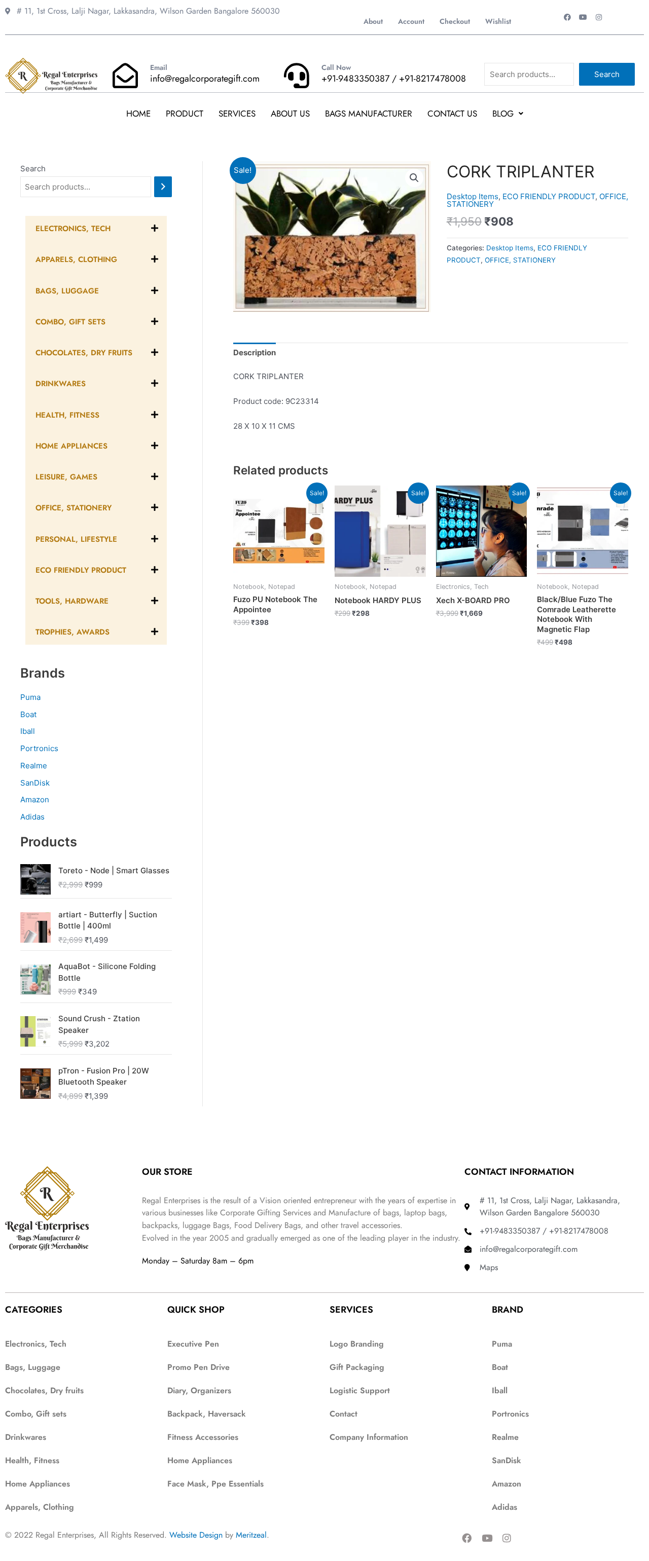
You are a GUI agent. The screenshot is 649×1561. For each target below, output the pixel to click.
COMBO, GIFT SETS (70, 321)
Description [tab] (254, 352)
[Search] (163, 186)
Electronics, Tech (73, 228)
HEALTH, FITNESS (67, 415)
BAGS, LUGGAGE (67, 290)
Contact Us (452, 113)
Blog (503, 113)
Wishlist (498, 21)
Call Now (336, 67)
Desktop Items (472, 196)
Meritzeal (251, 1535)
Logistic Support (360, 1390)
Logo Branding (357, 1344)
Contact (343, 1414)
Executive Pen (193, 1344)
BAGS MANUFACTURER (368, 113)
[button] (508, 114)
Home (138, 113)
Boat (28, 714)
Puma (30, 697)
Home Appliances (199, 1460)
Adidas (32, 817)
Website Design (196, 1535)
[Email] (125, 75)
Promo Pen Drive (198, 1367)
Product (184, 113)
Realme (33, 765)
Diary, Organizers (199, 1390)
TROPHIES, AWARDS (72, 632)
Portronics (39, 748)
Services (237, 113)
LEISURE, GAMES (66, 476)
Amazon (34, 799)
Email (158, 67)
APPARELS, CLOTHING (76, 259)
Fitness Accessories (202, 1437)
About (373, 21)
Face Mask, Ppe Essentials (215, 1484)
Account (411, 21)
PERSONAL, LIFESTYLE (76, 539)
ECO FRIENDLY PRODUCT (80, 570)
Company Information (369, 1437)
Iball (27, 731)
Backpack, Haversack (206, 1414)
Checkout (455, 21)
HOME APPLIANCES (71, 446)
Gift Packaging (357, 1367)
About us (290, 113)
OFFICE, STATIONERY (73, 507)
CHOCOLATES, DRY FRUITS (83, 352)
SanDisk (35, 783)
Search (607, 74)
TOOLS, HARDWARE (72, 601)
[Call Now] (296, 75)
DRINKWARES (60, 383)
